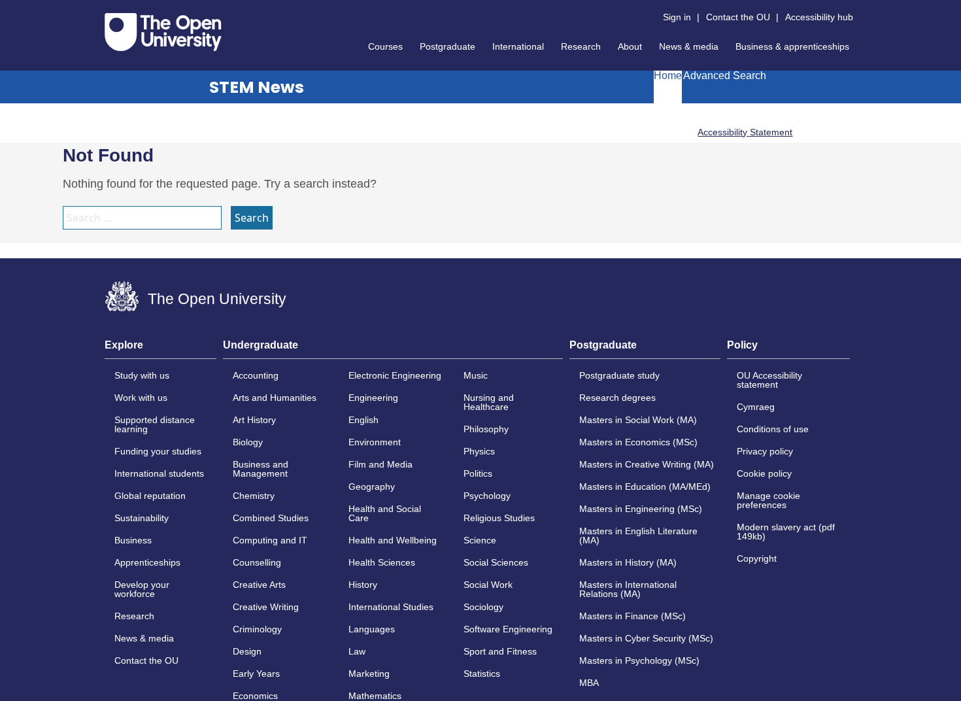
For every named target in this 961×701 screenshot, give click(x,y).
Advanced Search (724, 76)
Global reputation (150, 495)
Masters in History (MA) (628, 562)
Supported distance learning (154, 424)
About (630, 46)
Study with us (141, 375)
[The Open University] (163, 32)
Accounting (255, 375)
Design (247, 651)
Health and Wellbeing (392, 540)
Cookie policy (764, 473)
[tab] (160, 349)
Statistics (482, 673)
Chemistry (254, 495)
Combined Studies (271, 518)
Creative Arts (259, 584)
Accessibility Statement (745, 132)
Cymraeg (756, 407)
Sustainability (141, 518)
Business (133, 540)
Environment (374, 442)
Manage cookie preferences (768, 500)
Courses (385, 46)
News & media (688, 46)
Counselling (257, 562)
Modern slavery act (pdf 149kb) (786, 531)
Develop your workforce (141, 589)
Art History (254, 420)
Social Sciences (496, 562)
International (518, 46)
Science (480, 540)
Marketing (369, 673)
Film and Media (380, 464)
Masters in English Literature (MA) (638, 535)
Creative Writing (266, 607)
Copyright (757, 558)
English (363, 420)
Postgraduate (447, 46)
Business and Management (260, 469)
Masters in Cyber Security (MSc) (646, 638)
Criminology (257, 629)
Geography (371, 486)
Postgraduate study (619, 375)
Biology (248, 442)
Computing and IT (270, 540)
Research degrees (617, 397)
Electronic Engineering (394, 375)
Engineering (373, 397)
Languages (371, 629)
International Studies (390, 607)
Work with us (140, 397)
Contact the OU (738, 17)
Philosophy (486, 429)
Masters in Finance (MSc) (632, 616)
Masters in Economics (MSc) (638, 442)
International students (159, 473)
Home (668, 76)
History (362, 584)
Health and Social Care (384, 513)
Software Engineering (508, 629)
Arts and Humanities (274, 397)
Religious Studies (499, 518)
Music (476, 375)
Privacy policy (765, 451)
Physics (479, 451)
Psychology (487, 495)
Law (356, 651)
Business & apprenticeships (792, 46)
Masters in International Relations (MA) (628, 589)
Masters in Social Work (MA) (638, 420)
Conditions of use (773, 429)
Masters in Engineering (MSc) (640, 509)
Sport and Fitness (500, 651)
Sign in (677, 17)
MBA (589, 682)
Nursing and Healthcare (489, 402)
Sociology (483, 607)
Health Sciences (381, 562)
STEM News (256, 87)
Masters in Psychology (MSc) (639, 660)
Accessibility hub (819, 17)
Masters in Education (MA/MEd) (645, 486)
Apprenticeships (147, 562)
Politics (478, 473)
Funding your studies (157, 451)
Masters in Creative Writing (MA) (646, 464)
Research (581, 46)
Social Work (488, 584)
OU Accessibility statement (769, 380)
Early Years (256, 673)
